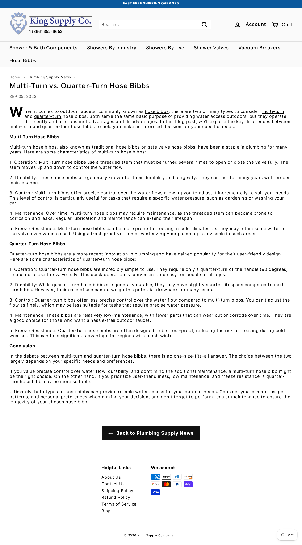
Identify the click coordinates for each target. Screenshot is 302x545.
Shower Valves (211, 48)
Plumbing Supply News (49, 77)
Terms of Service (119, 504)
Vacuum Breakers (259, 48)
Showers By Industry (112, 48)
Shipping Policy (117, 490)
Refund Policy (115, 497)
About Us (111, 477)
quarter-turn (48, 116)
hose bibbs (157, 111)
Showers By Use (165, 48)
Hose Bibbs (22, 60)
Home (14, 77)
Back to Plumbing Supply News (154, 433)
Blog (106, 510)
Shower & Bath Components (43, 48)
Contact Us (113, 483)
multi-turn (273, 111)
